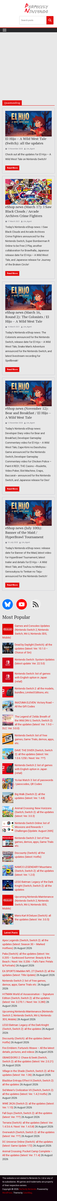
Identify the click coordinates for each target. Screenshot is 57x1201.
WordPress (7, 1193)
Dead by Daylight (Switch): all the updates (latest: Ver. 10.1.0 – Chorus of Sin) (33, 648)
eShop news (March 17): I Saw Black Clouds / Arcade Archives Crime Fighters (28, 211)
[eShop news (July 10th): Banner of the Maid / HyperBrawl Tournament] (28, 513)
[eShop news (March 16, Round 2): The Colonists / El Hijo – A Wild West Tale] (28, 297)
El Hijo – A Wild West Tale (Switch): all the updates (25, 140)
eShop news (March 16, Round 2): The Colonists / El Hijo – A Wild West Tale (27, 317)
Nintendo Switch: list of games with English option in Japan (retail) (32, 677)
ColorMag (27, 1193)
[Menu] (4, 30)
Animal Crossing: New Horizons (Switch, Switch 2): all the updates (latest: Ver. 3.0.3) (34, 812)
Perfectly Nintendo (27, 1189)
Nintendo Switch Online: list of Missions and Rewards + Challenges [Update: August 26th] (34, 827)
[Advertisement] (28, 62)
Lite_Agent (30, 149)
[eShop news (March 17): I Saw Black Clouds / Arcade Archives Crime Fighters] (28, 192)
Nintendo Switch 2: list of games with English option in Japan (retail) (33, 769)
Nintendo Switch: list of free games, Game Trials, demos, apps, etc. (34, 739)
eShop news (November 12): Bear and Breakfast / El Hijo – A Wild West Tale (28, 413)
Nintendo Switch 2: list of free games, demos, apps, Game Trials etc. (34, 841)
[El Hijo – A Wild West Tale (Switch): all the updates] (28, 123)
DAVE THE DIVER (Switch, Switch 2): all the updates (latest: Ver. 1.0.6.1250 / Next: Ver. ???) (34, 754)
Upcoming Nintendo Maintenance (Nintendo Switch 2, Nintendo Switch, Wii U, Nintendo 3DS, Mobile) (27, 1015)
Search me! (49, 20)
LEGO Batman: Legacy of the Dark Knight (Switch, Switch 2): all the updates (34, 885)
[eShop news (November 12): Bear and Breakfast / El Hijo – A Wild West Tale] (28, 393)
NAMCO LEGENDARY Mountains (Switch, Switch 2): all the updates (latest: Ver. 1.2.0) (34, 870)
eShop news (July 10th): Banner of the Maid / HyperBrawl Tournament (24, 532)
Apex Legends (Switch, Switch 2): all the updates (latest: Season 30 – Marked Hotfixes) (25, 944)
